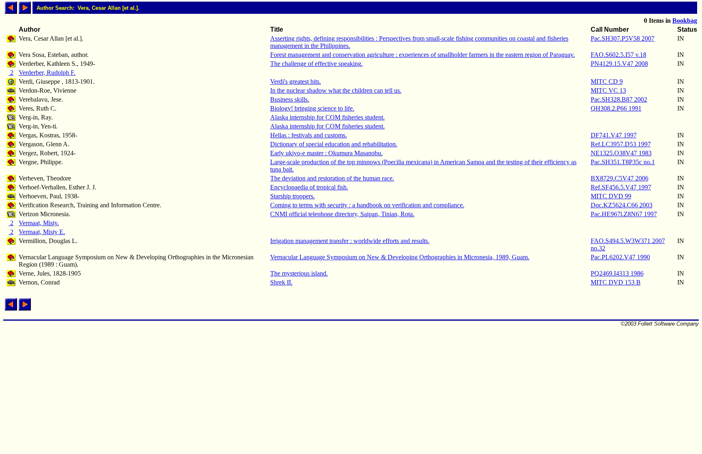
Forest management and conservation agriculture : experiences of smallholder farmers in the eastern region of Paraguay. (422, 54)
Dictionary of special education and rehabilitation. (333, 144)
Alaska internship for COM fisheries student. (327, 117)
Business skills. (289, 99)
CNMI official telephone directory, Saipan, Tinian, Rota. (342, 214)
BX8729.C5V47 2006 (619, 178)
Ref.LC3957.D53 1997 (621, 144)
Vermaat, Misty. (39, 222)
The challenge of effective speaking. (316, 63)
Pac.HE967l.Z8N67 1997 (624, 214)
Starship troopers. (292, 196)
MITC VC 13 (608, 90)
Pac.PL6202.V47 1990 (620, 257)
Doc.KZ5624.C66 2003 (621, 205)
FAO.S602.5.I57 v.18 (618, 54)
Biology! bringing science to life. (312, 108)
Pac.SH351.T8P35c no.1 (623, 162)
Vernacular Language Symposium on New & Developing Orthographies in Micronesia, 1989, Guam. (399, 257)
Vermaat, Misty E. (42, 231)
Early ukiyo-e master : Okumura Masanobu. (326, 153)
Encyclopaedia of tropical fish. (309, 187)
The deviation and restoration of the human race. (332, 178)
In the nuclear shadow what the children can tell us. (335, 90)
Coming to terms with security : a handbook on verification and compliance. (367, 205)
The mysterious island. (299, 273)
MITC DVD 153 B (616, 282)
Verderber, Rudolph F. (47, 72)
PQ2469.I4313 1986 (617, 273)
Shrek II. (281, 282)
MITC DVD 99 (611, 196)
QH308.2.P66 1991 (616, 108)
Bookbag (684, 20)
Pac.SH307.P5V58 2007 (622, 38)
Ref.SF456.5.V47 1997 (621, 187)
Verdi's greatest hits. (295, 81)
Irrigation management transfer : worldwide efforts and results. (349, 240)
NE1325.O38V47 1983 (621, 153)
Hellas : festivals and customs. (308, 135)
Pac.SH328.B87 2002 (619, 99)
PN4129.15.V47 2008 (619, 63)
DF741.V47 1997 (614, 135)
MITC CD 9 (607, 81)
